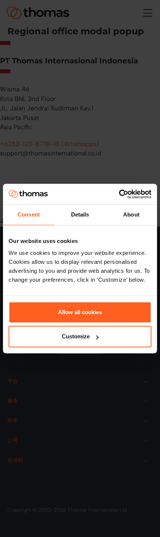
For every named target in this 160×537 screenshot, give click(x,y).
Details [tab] (80, 214)
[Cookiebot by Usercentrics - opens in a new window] (118, 194)
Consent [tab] (28, 214)
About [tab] (131, 214)
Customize (76, 336)
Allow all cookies (80, 312)
